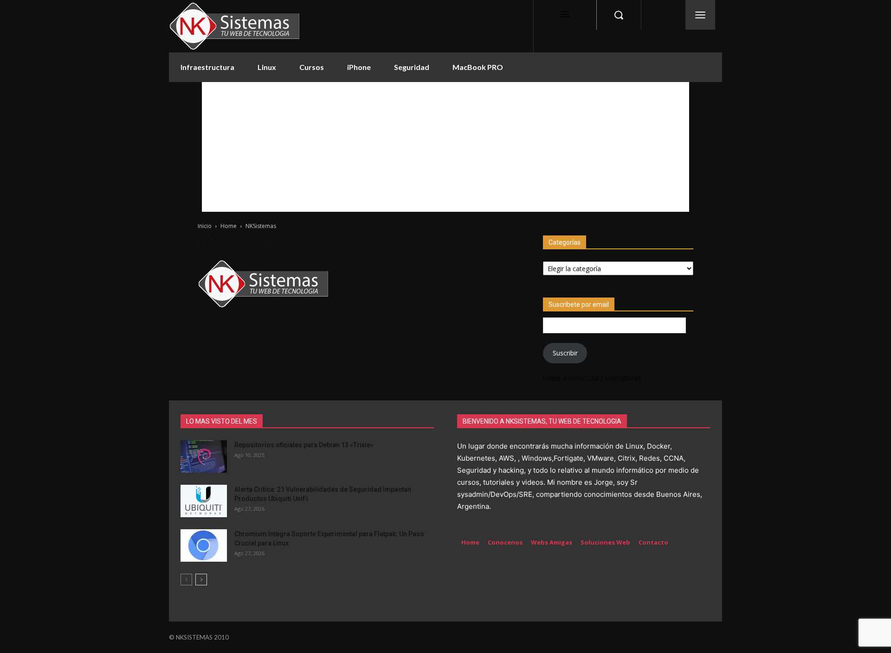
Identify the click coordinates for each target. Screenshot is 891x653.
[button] (618, 15)
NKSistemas (236, 240)
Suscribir (565, 353)
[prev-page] (186, 579)
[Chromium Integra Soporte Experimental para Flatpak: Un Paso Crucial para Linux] (204, 545)
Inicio (205, 226)
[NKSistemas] (263, 307)
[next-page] (201, 579)
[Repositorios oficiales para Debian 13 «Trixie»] (204, 456)
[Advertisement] (445, 147)
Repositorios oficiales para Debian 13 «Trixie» (304, 445)
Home (228, 226)
